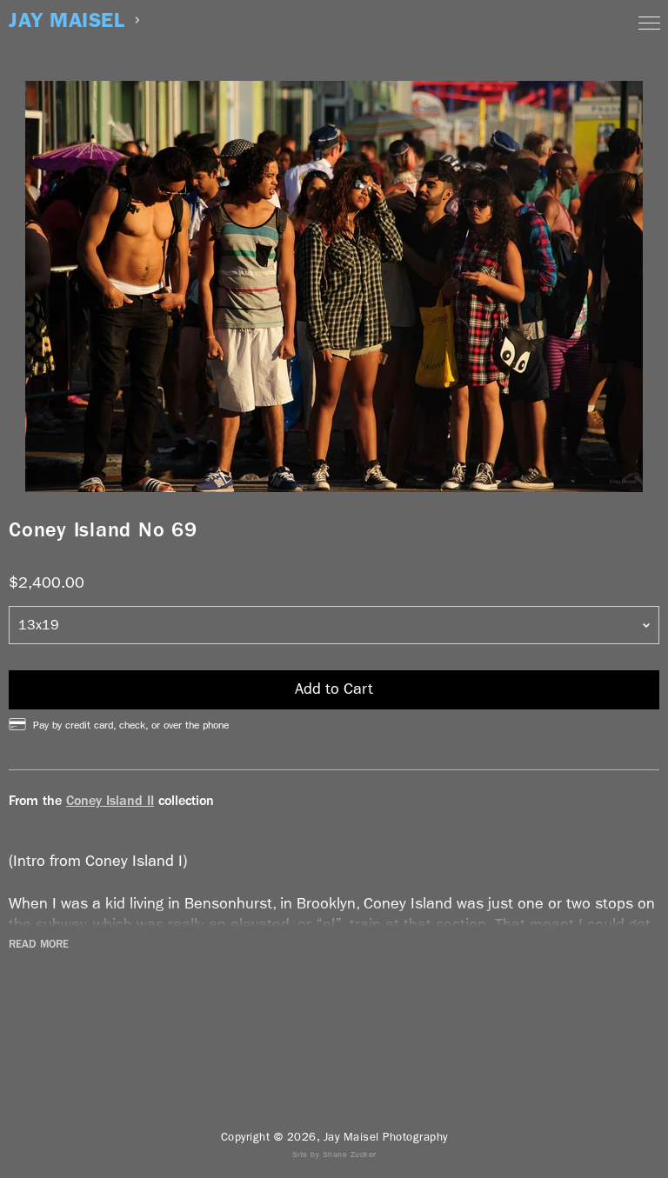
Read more (39, 944)
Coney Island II (110, 800)
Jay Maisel (66, 20)
